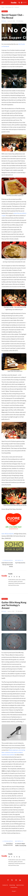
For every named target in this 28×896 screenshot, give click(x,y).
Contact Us (5, 885)
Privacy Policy (14, 887)
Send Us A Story (20, 885)
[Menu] (3, 2)
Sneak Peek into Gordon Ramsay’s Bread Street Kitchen (7, 565)
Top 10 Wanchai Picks (20, 563)
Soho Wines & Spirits (8, 533)
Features (4, 11)
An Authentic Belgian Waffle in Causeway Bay (20, 845)
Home (3, 7)
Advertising (12, 885)
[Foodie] (14, 2)
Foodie (4, 21)
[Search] (19, 2)
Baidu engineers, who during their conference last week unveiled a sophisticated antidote (13, 752)
